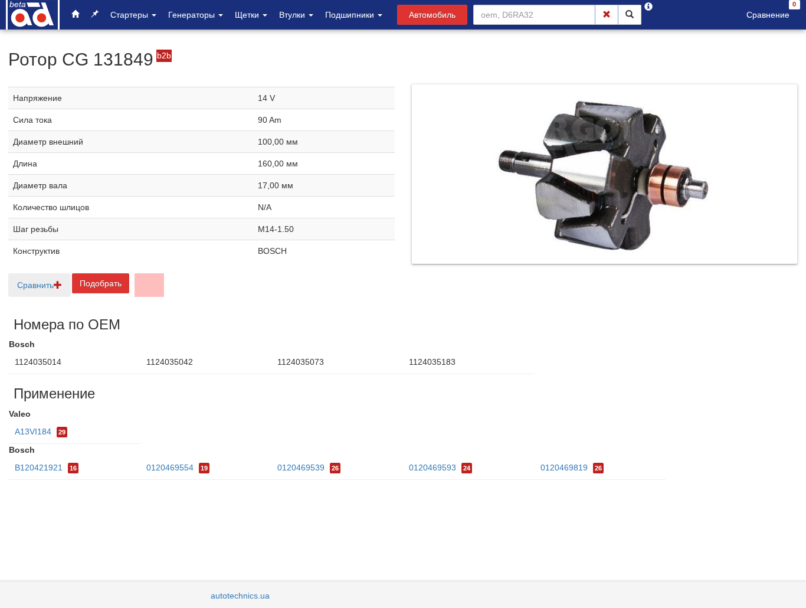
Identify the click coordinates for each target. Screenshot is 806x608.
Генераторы (192, 14)
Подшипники (350, 14)
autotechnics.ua (240, 595)
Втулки (293, 14)
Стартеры (130, 14)
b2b (164, 55)
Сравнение (767, 14)
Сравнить (35, 285)
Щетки (248, 14)
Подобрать (101, 283)
